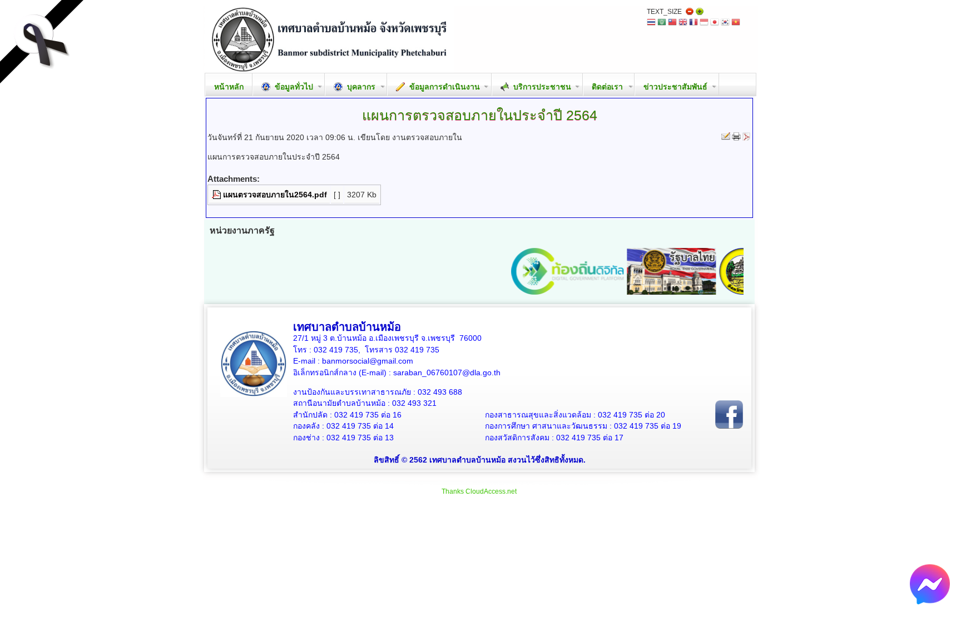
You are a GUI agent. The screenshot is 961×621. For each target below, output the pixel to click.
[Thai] (651, 23)
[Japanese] (714, 23)
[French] (693, 23)
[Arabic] (661, 23)
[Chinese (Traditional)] (672, 23)
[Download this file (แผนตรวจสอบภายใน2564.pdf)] (217, 194)
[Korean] (725, 23)
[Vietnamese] (735, 23)
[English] (682, 23)
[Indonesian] (704, 23)
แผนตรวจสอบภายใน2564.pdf (275, 194)
